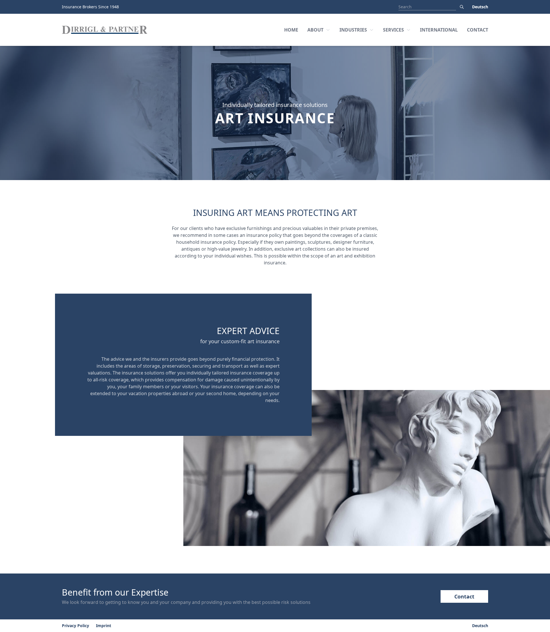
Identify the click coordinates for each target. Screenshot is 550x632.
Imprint (103, 625)
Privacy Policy (75, 625)
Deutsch (480, 6)
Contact (464, 596)
